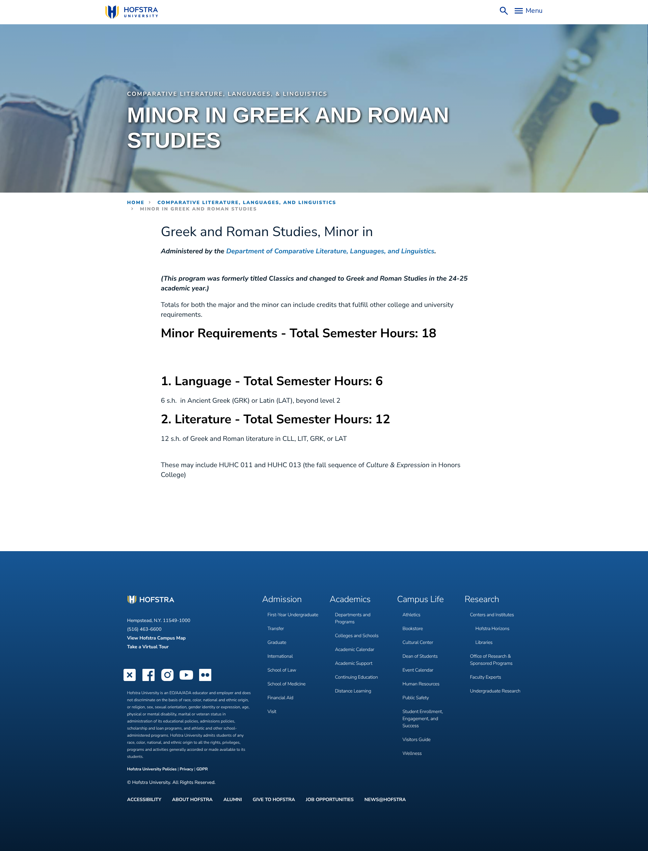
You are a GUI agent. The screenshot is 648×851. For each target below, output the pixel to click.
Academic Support (354, 663)
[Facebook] (148, 680)
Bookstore (413, 628)
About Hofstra (192, 799)
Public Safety (416, 697)
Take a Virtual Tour (148, 647)
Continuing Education (356, 677)
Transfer (276, 628)
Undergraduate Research (495, 691)
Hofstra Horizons (493, 628)
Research (482, 599)
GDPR (202, 769)
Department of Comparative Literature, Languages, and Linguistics (330, 251)
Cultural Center (418, 642)
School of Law (282, 670)
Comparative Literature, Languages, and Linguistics (246, 202)
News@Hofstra (385, 799)
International (280, 656)
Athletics (412, 615)
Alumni (232, 799)
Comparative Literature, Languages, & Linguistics (227, 94)
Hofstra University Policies (152, 769)
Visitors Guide (417, 739)
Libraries (484, 642)
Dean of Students (420, 656)
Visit (272, 711)
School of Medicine (287, 684)
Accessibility (144, 799)
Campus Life (420, 599)
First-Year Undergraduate (293, 615)
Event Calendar (418, 670)
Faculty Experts (485, 677)
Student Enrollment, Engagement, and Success (423, 718)
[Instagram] (167, 680)
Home (136, 202)
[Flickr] (205, 680)
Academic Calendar (354, 649)
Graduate (277, 642)
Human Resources (421, 684)
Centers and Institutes (492, 615)
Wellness (412, 753)
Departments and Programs (353, 618)
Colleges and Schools (357, 635)
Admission (282, 599)
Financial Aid (281, 697)
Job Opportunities (330, 799)
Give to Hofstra (274, 799)
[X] (130, 680)
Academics (350, 599)
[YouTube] (186, 680)
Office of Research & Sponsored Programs (491, 659)
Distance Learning (353, 691)
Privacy (186, 769)
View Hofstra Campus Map (156, 638)
